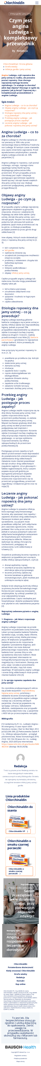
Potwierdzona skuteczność (20, 967)
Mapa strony (21, 1061)
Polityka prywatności (20, 1058)
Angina (5, 75)
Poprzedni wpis (27, 884)
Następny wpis (13, 930)
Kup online (20, 984)
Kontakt (20, 980)
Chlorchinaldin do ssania (20, 808)
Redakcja (22, 50)
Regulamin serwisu (21, 1055)
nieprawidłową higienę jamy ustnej (18, 691)
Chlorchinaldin (20, 964)
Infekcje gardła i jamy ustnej (20, 14)
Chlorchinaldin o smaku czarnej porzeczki (19, 844)
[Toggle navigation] (37, 2)
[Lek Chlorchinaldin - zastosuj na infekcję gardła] (12, 2)
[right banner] (20, 859)
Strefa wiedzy (11, 66)
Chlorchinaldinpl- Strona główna (17, 64)
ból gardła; (9, 250)
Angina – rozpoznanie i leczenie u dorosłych (18, 943)
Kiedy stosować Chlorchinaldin (20, 970)
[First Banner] (20, 822)
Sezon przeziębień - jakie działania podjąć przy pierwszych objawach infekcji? (22, 903)
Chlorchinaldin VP (17, 831)
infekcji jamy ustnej (20, 273)
